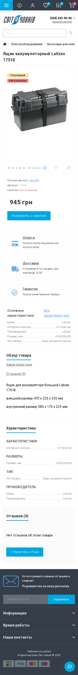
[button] (32, 5)
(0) (45, 168)
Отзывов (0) (16, 374)
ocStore (46, 651)
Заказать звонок (62, 21)
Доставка (31, 263)
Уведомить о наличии (28, 216)
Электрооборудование (27, 44)
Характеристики (19, 365)
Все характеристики (56, 313)
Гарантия (30, 289)
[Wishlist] (56, 168)
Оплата (29, 238)
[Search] (70, 33)
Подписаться (61, 599)
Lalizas (34, 180)
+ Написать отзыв (24, 552)
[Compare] (68, 168)
